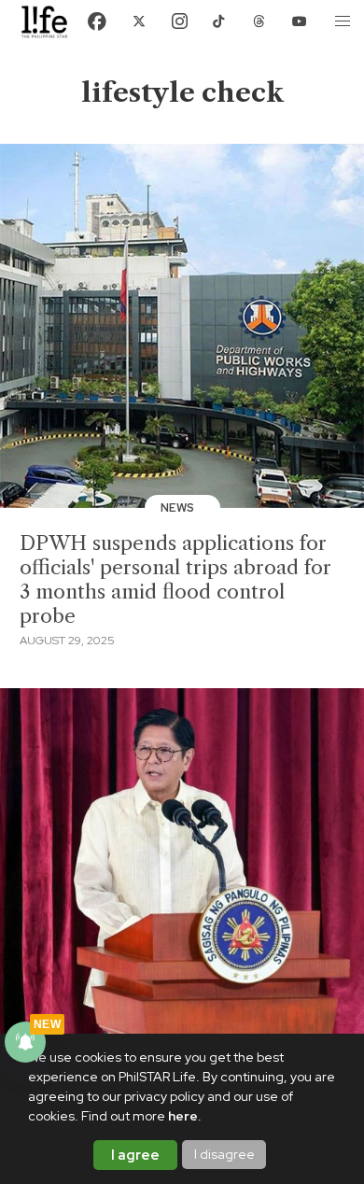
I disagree (224, 1154)
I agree (135, 1155)
